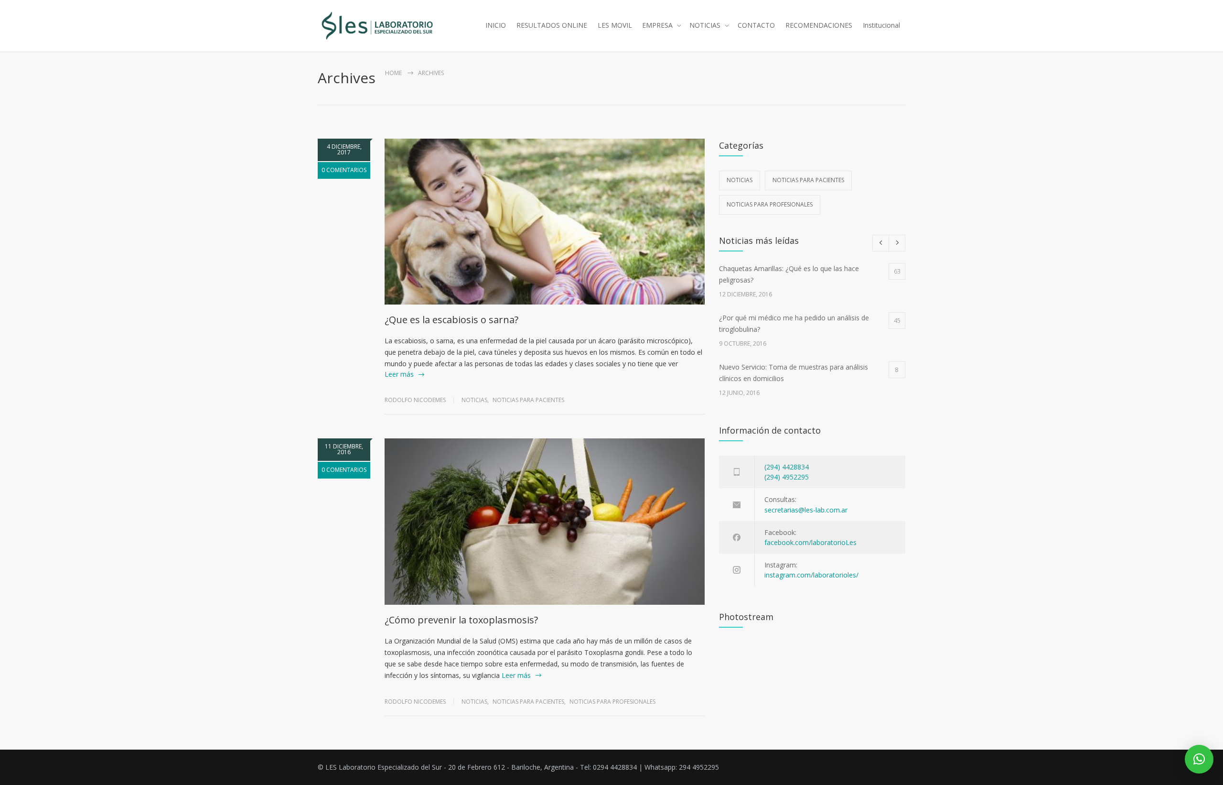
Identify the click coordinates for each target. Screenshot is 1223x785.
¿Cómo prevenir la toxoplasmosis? (461, 619)
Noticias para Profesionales (612, 702)
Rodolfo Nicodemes (415, 400)
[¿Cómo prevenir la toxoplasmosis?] (545, 521)
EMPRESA (657, 25)
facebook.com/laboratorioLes (810, 542)
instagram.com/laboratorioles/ (811, 574)
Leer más (399, 374)
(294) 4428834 (786, 466)
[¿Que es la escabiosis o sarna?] (545, 222)
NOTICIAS (704, 25)
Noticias (474, 400)
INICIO (495, 25)
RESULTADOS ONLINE (551, 25)
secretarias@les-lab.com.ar (806, 509)
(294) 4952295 (786, 476)
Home (393, 73)
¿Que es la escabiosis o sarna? (451, 319)
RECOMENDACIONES (818, 25)
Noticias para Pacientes (528, 400)
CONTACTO (756, 25)
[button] (1199, 759)
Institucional (881, 25)
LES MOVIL (615, 25)
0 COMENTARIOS (344, 170)
